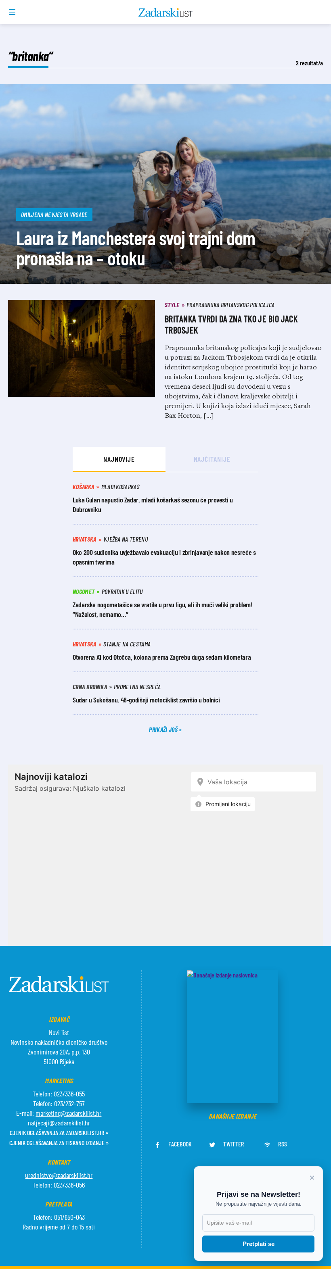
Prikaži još (164, 729)
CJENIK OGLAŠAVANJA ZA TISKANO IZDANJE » (59, 1142)
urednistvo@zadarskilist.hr (58, 1175)
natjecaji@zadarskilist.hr (59, 1122)
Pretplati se (258, 1243)
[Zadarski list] (165, 12)
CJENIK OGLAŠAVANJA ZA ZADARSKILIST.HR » (59, 1132)
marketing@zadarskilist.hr (68, 1113)
